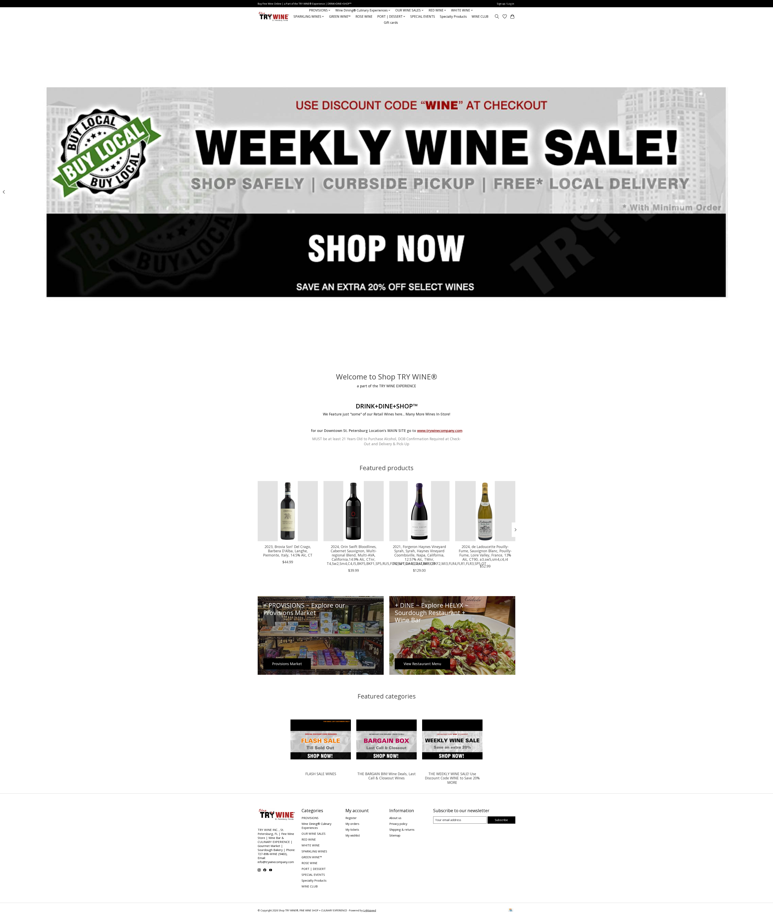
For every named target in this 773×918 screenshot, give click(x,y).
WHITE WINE (311, 845)
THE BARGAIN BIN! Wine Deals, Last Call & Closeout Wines (386, 775)
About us (395, 818)
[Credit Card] (510, 910)
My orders (352, 824)
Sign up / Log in (505, 3)
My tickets (352, 829)
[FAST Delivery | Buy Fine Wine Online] (274, 16)
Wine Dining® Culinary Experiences (316, 826)
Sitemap (394, 835)
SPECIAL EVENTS (422, 16)
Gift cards (391, 23)
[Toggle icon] (497, 16)
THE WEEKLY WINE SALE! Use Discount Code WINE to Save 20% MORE (452, 778)
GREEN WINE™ (340, 16)
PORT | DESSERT (314, 869)
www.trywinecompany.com (439, 430)
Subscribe (501, 820)
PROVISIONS (310, 818)
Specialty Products (453, 16)
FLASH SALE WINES (320, 773)
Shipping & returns (401, 829)
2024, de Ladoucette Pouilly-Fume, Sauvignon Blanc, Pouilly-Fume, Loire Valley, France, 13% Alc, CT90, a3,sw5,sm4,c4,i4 (485, 553)
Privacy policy (398, 824)
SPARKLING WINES (314, 851)
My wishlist (352, 835)
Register (351, 818)
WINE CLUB (480, 16)
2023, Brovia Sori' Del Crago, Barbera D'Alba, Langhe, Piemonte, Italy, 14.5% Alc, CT (287, 550)
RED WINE (309, 839)
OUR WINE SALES (314, 833)
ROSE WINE (363, 16)
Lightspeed (369, 910)
